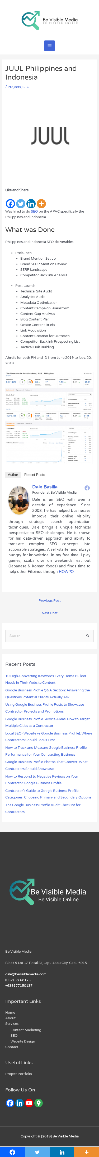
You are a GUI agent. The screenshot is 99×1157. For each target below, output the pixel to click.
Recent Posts (34, 475)
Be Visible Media (18, 951)
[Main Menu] (49, 45)
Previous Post (50, 601)
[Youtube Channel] (29, 1103)
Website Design (23, 1041)
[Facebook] (10, 201)
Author (13, 475)
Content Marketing (26, 1030)
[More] (41, 201)
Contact (11, 1047)
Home (10, 1013)
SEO (26, 87)
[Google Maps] (38, 1103)
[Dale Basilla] (19, 500)
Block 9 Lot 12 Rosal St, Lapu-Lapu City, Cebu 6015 (46, 963)
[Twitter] (20, 201)
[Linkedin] (31, 201)
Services (11, 1024)
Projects (14, 87)
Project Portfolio (18, 1074)
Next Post (50, 613)
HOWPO (66, 572)
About (10, 1018)
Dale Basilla (45, 487)
